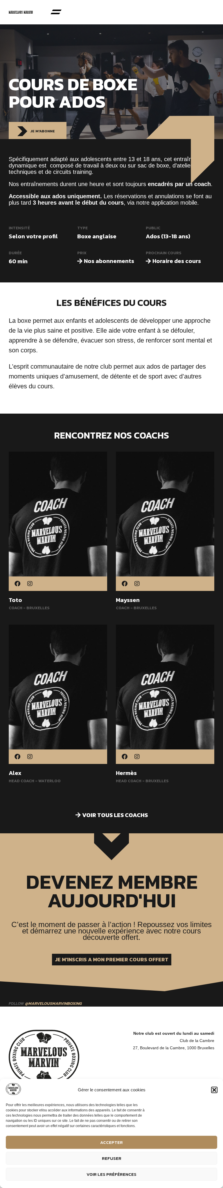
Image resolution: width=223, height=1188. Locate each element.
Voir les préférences (111, 1174)
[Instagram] (30, 584)
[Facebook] (17, 584)
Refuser (111, 1158)
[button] (214, 1090)
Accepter (111, 1142)
